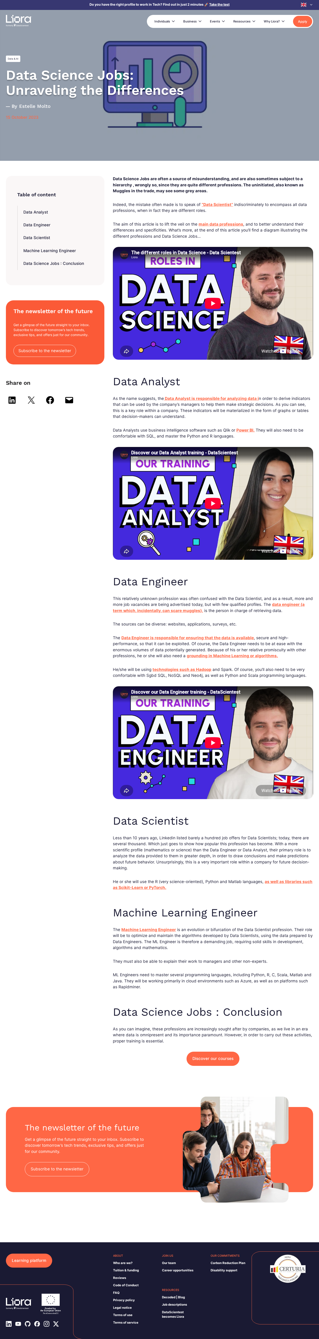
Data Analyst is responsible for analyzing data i (211, 398)
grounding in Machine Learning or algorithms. (232, 655)
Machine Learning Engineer (49, 250)
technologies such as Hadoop (182, 669)
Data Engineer (37, 225)
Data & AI (13, 58)
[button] (307, 5)
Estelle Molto (35, 106)
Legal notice (122, 1307)
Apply (302, 21)
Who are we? (122, 1263)
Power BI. (245, 430)
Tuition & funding (126, 1270)
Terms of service (125, 1322)
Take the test (219, 4)
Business (190, 21)
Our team (169, 1263)
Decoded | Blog (173, 1297)
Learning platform (29, 1260)
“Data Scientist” (217, 204)
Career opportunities (177, 1270)
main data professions (221, 224)
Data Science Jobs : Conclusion (53, 263)
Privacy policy (124, 1300)
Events (215, 21)
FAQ (116, 1293)
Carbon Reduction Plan (228, 1263)
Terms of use (122, 1315)
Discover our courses (213, 1058)
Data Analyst (35, 212)
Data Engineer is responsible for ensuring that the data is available (187, 637)
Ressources (242, 21)
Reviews (119, 1278)
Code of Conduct (126, 1285)
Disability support (224, 1270)
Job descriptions (174, 1304)
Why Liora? (272, 21)
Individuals (162, 21)
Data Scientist (36, 237)
